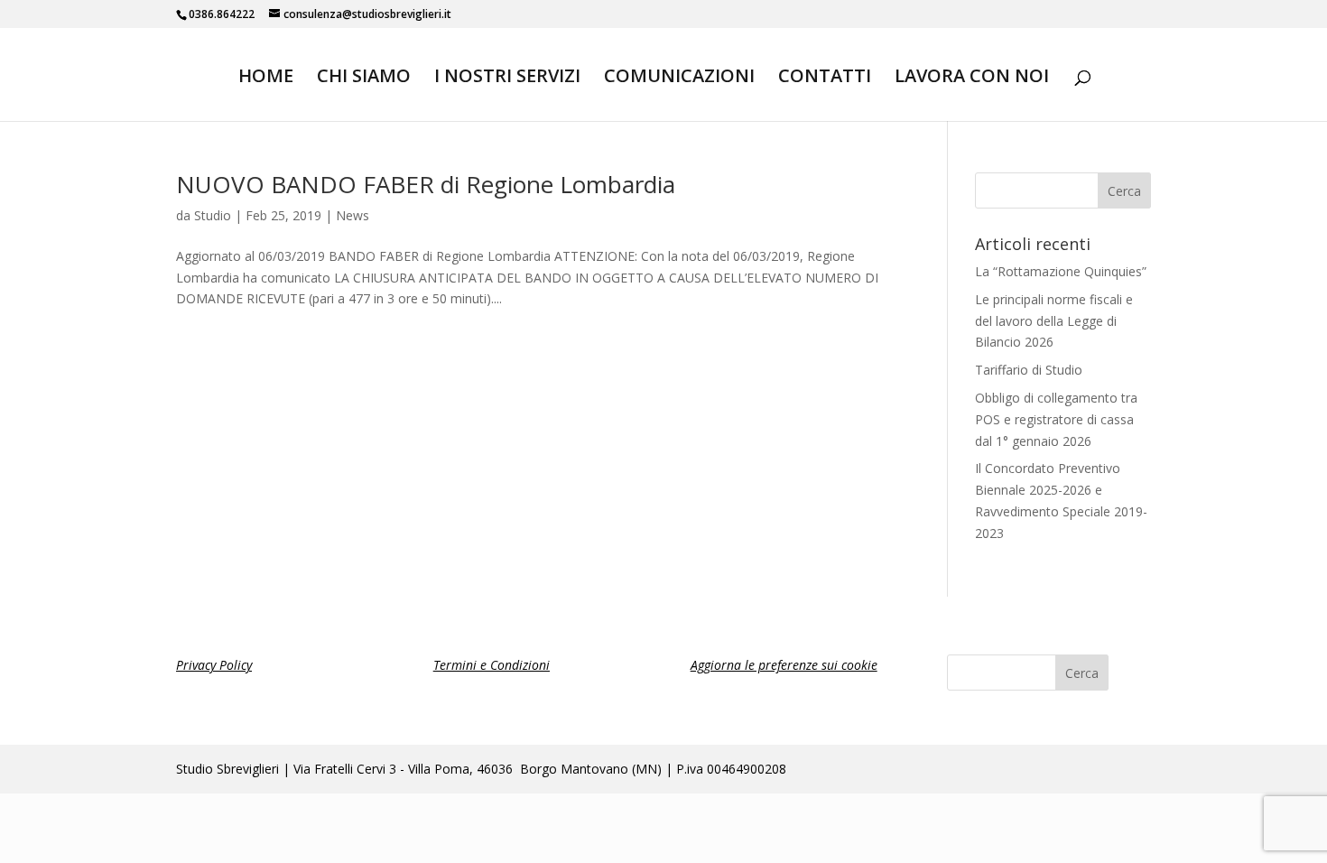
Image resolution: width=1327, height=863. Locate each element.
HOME (265, 79)
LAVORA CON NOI (972, 79)
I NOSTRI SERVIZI (507, 79)
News (352, 215)
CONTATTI (824, 79)
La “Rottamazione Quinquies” (1060, 271)
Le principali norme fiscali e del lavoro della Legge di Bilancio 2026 (1054, 321)
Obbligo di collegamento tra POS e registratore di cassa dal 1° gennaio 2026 (1056, 419)
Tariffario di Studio (1028, 369)
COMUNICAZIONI (679, 79)
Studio (212, 215)
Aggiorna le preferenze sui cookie (784, 664)
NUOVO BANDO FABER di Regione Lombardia (425, 184)
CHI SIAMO (364, 79)
